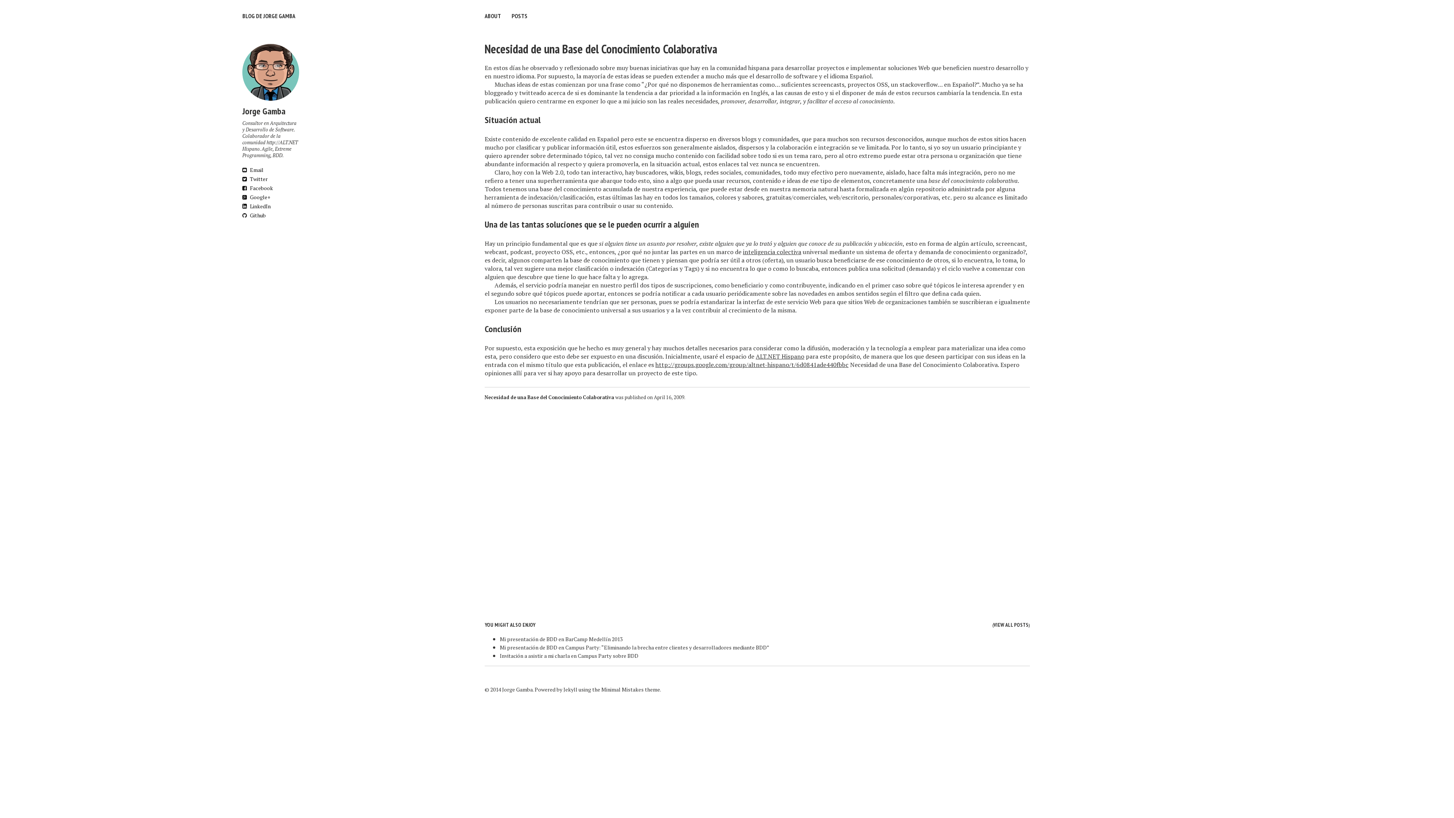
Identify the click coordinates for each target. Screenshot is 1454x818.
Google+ (259, 197)
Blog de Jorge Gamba (268, 16)
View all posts (1011, 624)
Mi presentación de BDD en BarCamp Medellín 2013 (561, 639)
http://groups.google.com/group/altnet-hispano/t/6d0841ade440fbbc (752, 365)
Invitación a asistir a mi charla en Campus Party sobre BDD (569, 655)
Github (257, 215)
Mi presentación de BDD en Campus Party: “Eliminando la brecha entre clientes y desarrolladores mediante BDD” (634, 647)
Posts (519, 16)
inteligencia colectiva (772, 252)
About (493, 16)
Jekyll (570, 689)
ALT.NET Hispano (780, 356)
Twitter (258, 179)
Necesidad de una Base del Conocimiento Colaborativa (601, 49)
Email (256, 169)
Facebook (261, 188)
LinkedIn (260, 206)
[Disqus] (757, 505)
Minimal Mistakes (622, 689)
